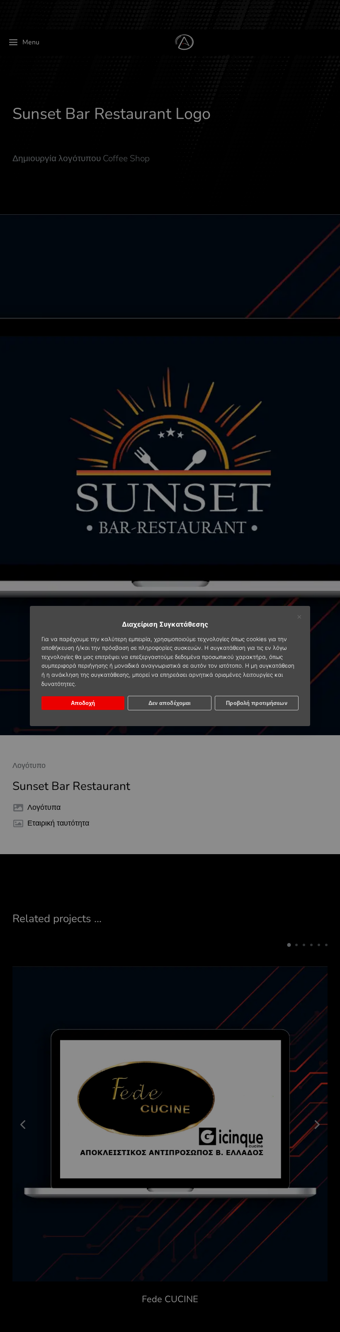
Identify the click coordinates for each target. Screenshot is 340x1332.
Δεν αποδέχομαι (169, 703)
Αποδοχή (83, 703)
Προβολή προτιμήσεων (256, 703)
